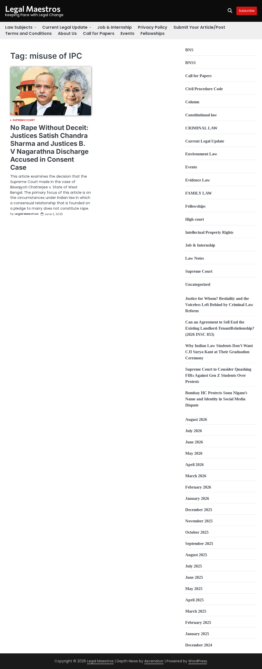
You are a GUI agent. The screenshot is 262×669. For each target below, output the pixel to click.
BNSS (190, 62)
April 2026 (194, 464)
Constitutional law (201, 115)
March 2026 (195, 476)
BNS (189, 50)
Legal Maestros (32, 8)
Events (127, 33)
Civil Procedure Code (204, 89)
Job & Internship (114, 27)
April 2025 (194, 600)
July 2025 (193, 566)
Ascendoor (153, 661)
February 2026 (198, 487)
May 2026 (193, 453)
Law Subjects (18, 27)
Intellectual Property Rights (209, 232)
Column (192, 102)
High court (194, 219)
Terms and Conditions (28, 33)
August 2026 (196, 419)
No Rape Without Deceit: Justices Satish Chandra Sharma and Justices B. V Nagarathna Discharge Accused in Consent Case (49, 147)
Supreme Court (24, 120)
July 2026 (193, 431)
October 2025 (197, 532)
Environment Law (201, 154)
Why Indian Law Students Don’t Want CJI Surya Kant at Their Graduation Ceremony (219, 351)
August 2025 (196, 555)
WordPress (197, 661)
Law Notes (194, 258)
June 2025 (194, 577)
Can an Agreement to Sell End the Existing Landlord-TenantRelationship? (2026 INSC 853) (219, 328)
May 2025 (193, 588)
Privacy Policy (152, 27)
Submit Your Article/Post (199, 27)
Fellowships (152, 33)
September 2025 (199, 543)
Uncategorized (197, 284)
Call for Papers (98, 33)
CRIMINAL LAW (201, 128)
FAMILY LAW (198, 193)
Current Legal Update (65, 27)
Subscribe (246, 11)
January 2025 (197, 634)
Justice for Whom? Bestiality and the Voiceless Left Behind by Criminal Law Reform (219, 304)
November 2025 (199, 521)
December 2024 (198, 645)
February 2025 (198, 622)
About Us (67, 33)
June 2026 (194, 442)
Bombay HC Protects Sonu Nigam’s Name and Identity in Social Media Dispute (216, 399)
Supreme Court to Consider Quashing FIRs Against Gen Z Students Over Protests (218, 375)
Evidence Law (197, 180)
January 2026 (197, 498)
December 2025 (198, 510)
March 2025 (195, 611)
